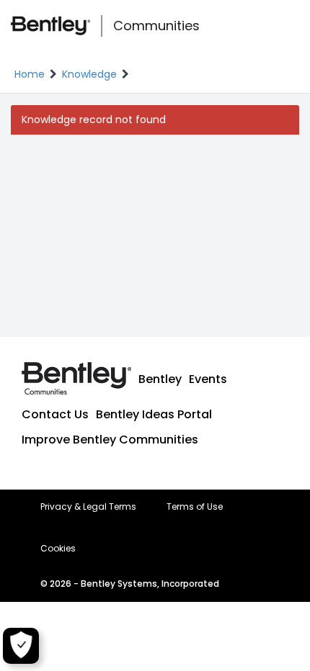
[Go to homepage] (50, 26)
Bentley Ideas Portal (154, 414)
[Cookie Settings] (21, 646)
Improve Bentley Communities (110, 439)
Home (29, 74)
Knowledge (89, 74)
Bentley (160, 379)
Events (208, 379)
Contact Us (55, 414)
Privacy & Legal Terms (88, 507)
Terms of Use (195, 507)
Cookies (58, 548)
